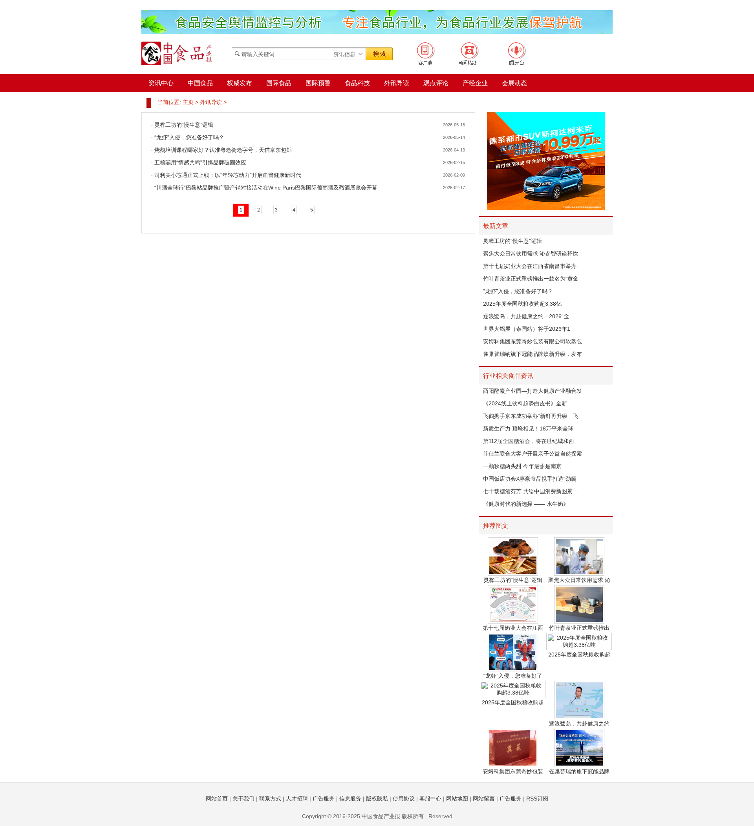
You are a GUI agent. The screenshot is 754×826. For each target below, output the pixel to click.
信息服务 (350, 798)
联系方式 (270, 798)
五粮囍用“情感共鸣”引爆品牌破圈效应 (200, 162)
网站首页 (217, 798)
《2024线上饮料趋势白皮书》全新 (525, 403)
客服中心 (430, 798)
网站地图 (457, 798)
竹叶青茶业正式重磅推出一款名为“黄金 (530, 278)
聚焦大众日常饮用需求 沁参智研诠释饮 (530, 253)
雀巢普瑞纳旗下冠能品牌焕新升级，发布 (532, 354)
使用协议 (404, 798)
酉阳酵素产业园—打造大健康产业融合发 (532, 391)
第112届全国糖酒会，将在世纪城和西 (528, 441)
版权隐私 (377, 798)
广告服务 (324, 798)
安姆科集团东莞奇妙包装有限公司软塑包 (532, 341)
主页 (188, 102)
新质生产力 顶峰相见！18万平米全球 (528, 428)
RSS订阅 (537, 798)
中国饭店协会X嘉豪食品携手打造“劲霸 (529, 479)
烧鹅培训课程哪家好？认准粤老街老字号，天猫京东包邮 (223, 150)
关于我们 (243, 798)
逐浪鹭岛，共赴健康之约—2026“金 (526, 316)
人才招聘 (297, 798)
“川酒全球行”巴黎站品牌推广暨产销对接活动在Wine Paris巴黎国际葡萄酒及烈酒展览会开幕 (265, 187)
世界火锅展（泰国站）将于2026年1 (526, 329)
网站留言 (484, 798)
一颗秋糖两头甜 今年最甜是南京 (522, 466)
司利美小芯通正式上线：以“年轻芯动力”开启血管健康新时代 (227, 175)
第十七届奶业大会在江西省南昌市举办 (529, 266)
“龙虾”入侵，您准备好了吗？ (189, 137)
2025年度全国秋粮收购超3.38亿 (522, 304)
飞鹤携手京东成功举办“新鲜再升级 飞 (530, 416)
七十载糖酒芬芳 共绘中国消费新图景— (530, 491)
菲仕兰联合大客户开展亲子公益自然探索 (532, 453)
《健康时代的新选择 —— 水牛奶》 (526, 504)
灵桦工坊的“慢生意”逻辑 (183, 125)
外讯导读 (211, 102)
